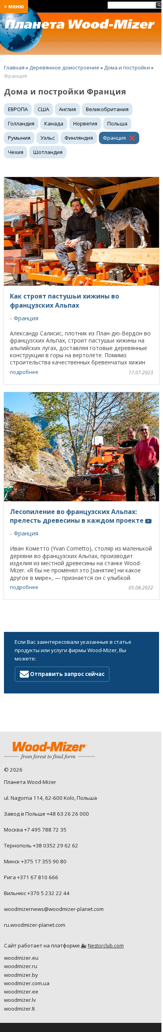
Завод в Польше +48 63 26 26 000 (46, 813)
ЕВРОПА (18, 109)
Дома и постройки (127, 67)
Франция (114, 137)
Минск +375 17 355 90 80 (35, 861)
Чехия (15, 152)
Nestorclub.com (106, 945)
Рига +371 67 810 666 (31, 877)
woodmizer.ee (21, 991)
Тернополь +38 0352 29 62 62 (41, 845)
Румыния (19, 137)
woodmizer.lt (19, 1008)
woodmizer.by (21, 974)
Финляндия (78, 137)
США (43, 109)
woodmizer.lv (20, 999)
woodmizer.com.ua (26, 983)
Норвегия (85, 123)
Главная (14, 67)
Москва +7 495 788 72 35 (35, 829)
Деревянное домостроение (64, 67)
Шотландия (48, 152)
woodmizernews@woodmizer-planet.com (54, 909)
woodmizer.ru (20, 966)
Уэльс (47, 137)
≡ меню (14, 6)
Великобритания (107, 109)
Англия (67, 109)
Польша (117, 123)
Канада (53, 123)
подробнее (24, 371)
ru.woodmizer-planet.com (34, 924)
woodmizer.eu (21, 957)
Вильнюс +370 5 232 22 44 (37, 893)
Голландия (21, 123)
